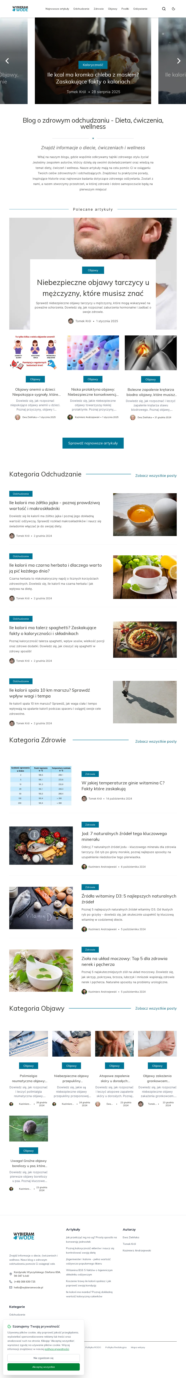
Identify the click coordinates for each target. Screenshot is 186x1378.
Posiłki (125, 8)
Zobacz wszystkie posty (156, 475)
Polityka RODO (93, 1347)
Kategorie (17, 1307)
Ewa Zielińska (131, 1237)
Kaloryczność (93, 65)
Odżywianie (140, 8)
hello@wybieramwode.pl (28, 1287)
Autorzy (129, 1229)
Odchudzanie (81, 8)
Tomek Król (129, 1244)
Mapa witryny (138, 1347)
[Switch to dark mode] (173, 8)
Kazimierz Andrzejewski (137, 1250)
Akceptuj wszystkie (43, 1367)
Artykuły (73, 1229)
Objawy (112, 8)
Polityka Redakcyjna (116, 1347)
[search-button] (164, 9)
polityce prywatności (57, 1349)
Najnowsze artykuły (57, 8)
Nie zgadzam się (44, 1358)
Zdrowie (99, 8)
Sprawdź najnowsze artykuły (93, 443)
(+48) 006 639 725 (24, 1281)
